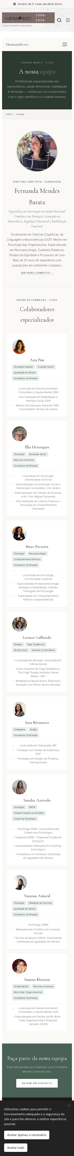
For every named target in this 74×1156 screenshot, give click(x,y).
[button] (59, 20)
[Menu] (65, 44)
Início (9, 114)
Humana (17, 44)
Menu (68, 20)
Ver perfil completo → (37, 272)
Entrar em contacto (37, 1083)
